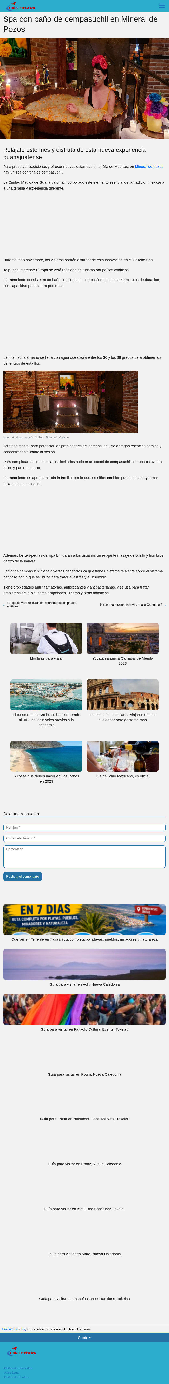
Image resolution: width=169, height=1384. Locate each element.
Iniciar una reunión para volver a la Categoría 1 (131, 604)
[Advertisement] (84, 224)
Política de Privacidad (18, 1368)
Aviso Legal (11, 1372)
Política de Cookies (16, 1377)
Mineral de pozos (149, 166)
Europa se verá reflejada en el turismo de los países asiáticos (41, 604)
